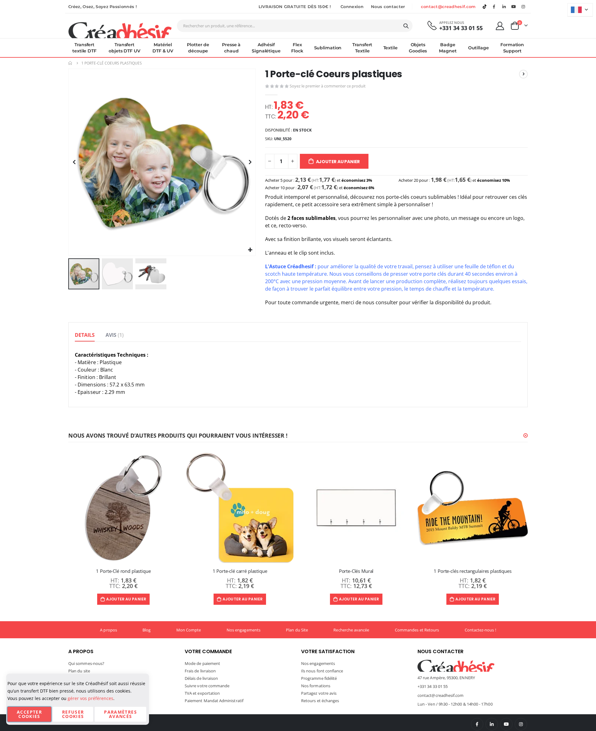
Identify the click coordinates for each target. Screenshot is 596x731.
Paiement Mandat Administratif (214, 700)
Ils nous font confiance (322, 671)
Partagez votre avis (318, 693)
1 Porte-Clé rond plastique (123, 571)
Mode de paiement (202, 663)
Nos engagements (243, 630)
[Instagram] (523, 6)
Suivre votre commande (207, 686)
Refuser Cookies (73, 714)
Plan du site (79, 671)
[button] (250, 250)
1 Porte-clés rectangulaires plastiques (472, 571)
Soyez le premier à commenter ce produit (328, 86)
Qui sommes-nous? (86, 663)
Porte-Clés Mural (356, 571)
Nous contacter (388, 6)
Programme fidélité (319, 678)
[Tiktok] (485, 6)
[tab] (85, 335)
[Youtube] (514, 6)
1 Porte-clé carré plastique (240, 571)
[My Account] (500, 26)
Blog (146, 630)
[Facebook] (494, 6)
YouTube (506, 724)
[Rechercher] (406, 26)
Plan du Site (297, 630)
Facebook (477, 724)
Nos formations (315, 686)
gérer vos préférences (90, 698)
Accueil (70, 63)
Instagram (521, 724)
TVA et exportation (202, 693)
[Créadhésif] (120, 30)
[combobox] (295, 26)
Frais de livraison (200, 671)
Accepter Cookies (29, 714)
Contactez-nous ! (480, 630)
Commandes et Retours (417, 630)
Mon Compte (188, 630)
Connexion (352, 6)
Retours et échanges (320, 700)
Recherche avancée (351, 630)
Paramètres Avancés (120, 714)
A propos (108, 630)
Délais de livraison (201, 678)
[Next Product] (523, 74)
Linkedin (504, 6)
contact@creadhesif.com (448, 6)
